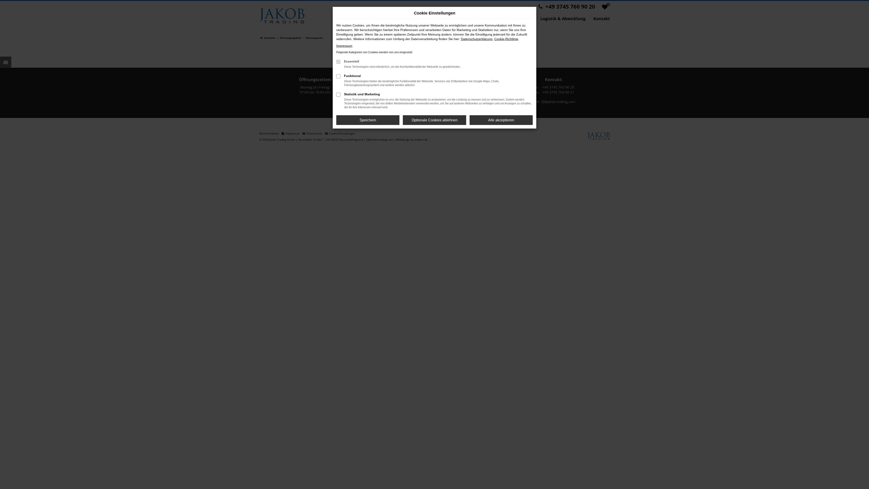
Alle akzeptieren (501, 120)
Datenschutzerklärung (476, 39)
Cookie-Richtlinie (506, 39)
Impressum (344, 46)
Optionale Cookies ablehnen (435, 120)
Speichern (368, 120)
